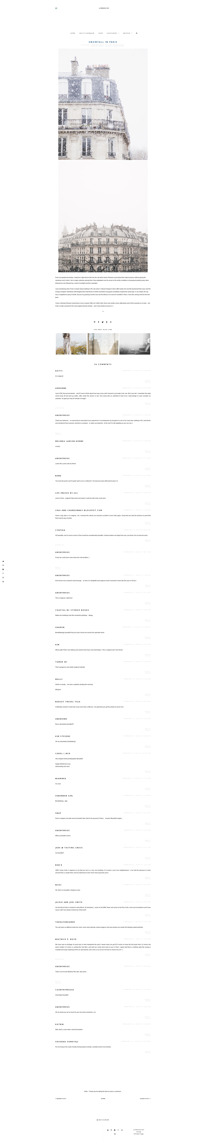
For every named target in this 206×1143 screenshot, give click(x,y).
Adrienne (61, 388)
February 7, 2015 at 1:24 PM (137, 922)
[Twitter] (3, 561)
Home (72, 33)
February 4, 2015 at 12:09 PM (137, 415)
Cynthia (60, 530)
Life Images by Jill (66, 493)
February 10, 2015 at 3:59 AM (137, 1024)
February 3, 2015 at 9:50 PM (137, 610)
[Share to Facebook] (98, 322)
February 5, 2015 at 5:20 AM (137, 662)
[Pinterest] (3, 565)
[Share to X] (103, 322)
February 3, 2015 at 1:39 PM (137, 575)
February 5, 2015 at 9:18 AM (137, 719)
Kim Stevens (62, 736)
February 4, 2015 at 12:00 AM (137, 627)
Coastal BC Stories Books (72, 610)
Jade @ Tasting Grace (69, 847)
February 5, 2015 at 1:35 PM (137, 795)
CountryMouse (64, 989)
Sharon (60, 627)
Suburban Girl (64, 795)
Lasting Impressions (114, 45)
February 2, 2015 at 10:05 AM (137, 371)
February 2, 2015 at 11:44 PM (137, 475)
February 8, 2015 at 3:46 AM (137, 989)
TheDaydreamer (65, 922)
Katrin (59, 1024)
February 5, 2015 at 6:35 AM (137, 701)
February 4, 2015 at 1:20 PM (137, 644)
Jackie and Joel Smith (68, 902)
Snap (58, 813)
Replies (60, 408)
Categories (112, 33)
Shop (100, 33)
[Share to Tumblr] (107, 322)
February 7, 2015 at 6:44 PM (137, 939)
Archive (126, 33)
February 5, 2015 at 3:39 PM (137, 830)
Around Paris (97, 45)
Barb (58, 475)
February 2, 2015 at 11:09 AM (136, 441)
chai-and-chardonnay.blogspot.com (78, 510)
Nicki (58, 885)
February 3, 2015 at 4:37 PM (137, 592)
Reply (148, 381)
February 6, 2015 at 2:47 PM (137, 865)
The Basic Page (139, 1134)
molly (59, 679)
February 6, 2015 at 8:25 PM (137, 885)
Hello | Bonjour (86, 33)
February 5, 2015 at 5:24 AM (137, 679)
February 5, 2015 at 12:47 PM (137, 778)
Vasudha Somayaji (66, 1041)
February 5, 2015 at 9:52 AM (137, 736)
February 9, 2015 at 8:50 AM (137, 966)
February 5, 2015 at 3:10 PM (137, 813)
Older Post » (145, 1099)
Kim (57, 644)
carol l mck (63, 753)
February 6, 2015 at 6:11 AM (137, 847)
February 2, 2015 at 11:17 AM (136, 458)
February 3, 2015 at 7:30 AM (137, 510)
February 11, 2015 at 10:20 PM (136, 1041)
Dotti (59, 371)
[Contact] (3, 577)
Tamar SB (61, 662)
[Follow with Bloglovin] (3, 573)
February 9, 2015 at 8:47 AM (137, 552)
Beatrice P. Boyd (66, 939)
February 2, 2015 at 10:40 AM (137, 388)
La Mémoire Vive (138, 1130)
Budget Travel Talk (68, 701)
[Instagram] (3, 569)
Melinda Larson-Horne (69, 441)
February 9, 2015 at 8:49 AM (137, 1007)
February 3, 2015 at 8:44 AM (137, 530)
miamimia (60, 778)
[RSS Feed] (3, 581)
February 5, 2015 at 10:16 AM (137, 753)
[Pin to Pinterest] (95, 322)
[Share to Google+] (111, 322)
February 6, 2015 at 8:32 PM (137, 902)
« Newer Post (60, 1099)
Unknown (61, 719)
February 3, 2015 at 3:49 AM (137, 493)
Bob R (58, 865)
